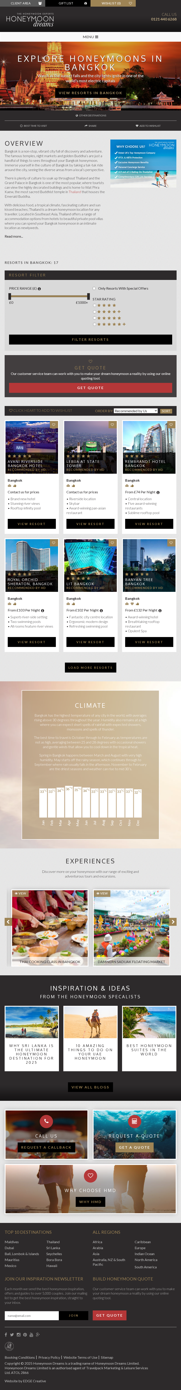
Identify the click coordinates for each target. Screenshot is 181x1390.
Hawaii (51, 1265)
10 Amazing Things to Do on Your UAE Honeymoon (90, 1052)
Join (74, 1315)
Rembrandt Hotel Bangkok (145, 463)
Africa (97, 1242)
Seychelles (54, 1254)
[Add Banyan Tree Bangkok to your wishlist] (171, 542)
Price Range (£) (23, 288)
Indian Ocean (145, 1254)
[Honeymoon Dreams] (38, 19)
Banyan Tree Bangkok (139, 582)
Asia (96, 1254)
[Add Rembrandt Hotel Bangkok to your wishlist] (171, 424)
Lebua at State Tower (83, 463)
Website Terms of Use (80, 1357)
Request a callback (46, 1147)
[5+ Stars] (110, 325)
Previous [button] (8, 922)
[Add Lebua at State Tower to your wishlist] (113, 424)
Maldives (12, 1242)
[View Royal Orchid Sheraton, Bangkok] (32, 565)
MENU (88, 37)
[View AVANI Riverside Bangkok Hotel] (32, 447)
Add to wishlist (150, 125)
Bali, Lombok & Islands (22, 1254)
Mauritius (12, 1260)
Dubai (9, 1248)
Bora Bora (54, 1260)
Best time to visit (35, 125)
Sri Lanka (53, 1248)
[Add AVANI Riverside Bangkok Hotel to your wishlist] (54, 424)
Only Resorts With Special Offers (123, 288)
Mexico (10, 1265)
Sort (166, 411)
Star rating (104, 299)
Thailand (75, 192)
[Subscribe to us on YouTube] (31, 1335)
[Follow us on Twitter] (12, 1335)
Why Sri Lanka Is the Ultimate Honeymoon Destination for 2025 (31, 1054)
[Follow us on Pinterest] (25, 1335)
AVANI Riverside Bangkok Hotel (25, 463)
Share (92, 125)
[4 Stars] (110, 306)
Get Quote (90, 388)
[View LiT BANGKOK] (90, 565)
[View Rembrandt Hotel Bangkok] (149, 447)
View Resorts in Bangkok (91, 93)
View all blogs (90, 1087)
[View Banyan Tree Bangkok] (149, 565)
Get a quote (134, 1147)
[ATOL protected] (9, 1347)
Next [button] (173, 922)
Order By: (104, 411)
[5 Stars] (110, 319)
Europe (140, 1248)
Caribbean (143, 1242)
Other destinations (92, 115)
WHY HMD (90, 1202)
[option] (48, 926)
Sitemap (107, 1357)
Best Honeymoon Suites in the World (149, 1049)
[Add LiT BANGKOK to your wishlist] (113, 542)
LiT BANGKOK (80, 584)
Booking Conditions (20, 1357)
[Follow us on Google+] (38, 1335)
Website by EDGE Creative (25, 1381)
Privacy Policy (49, 1357)
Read (9, 236)
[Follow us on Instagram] (18, 1335)
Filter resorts (90, 339)
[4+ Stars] (110, 312)
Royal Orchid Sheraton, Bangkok (30, 582)
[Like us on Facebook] (6, 1335)
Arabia (98, 1248)
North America (146, 1260)
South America (146, 1267)
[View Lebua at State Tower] (90, 447)
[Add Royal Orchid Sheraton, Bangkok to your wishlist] (54, 542)
